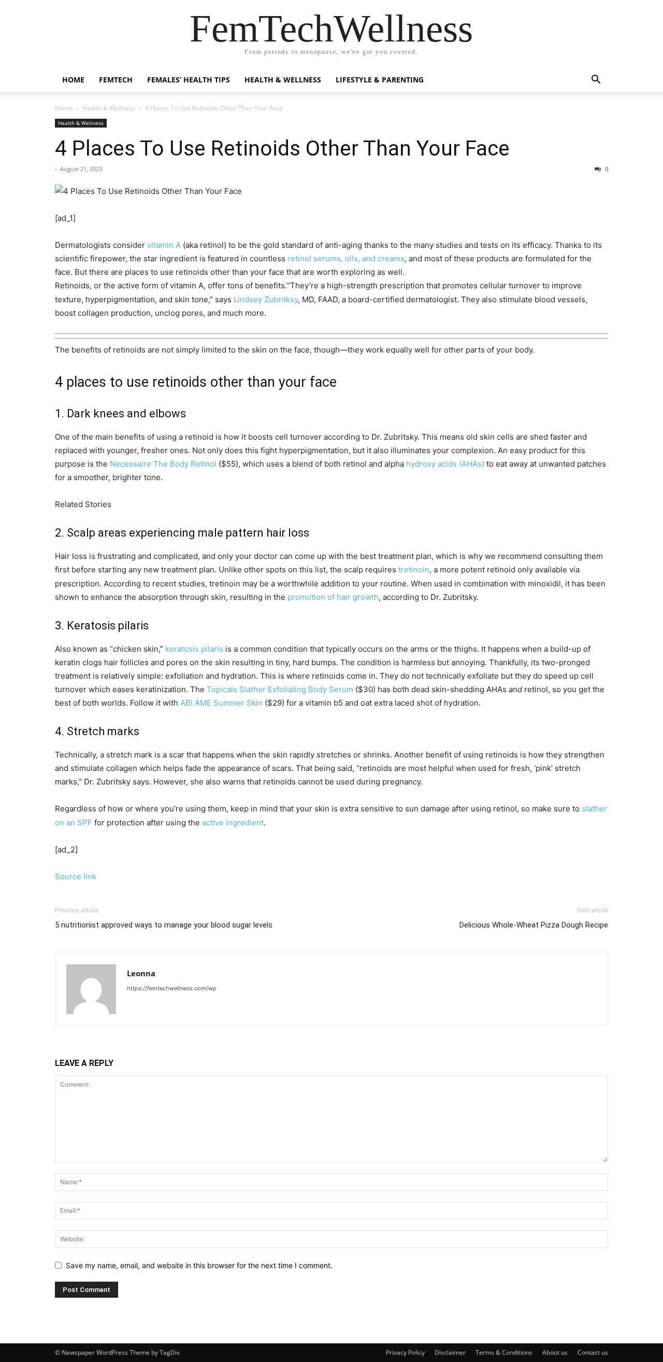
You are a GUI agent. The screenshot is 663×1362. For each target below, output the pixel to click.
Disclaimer (450, 1352)
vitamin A (164, 245)
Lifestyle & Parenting (380, 80)
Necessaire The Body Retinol (163, 464)
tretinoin (413, 569)
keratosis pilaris (194, 649)
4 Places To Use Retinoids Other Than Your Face (282, 148)
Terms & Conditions (503, 1352)
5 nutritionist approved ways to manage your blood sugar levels (163, 925)
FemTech (116, 80)
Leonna (141, 973)
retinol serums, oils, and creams (346, 258)
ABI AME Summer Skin (221, 703)
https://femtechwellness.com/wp (172, 988)
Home (73, 80)
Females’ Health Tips (188, 80)
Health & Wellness (282, 80)
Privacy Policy (405, 1352)
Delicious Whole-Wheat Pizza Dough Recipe (533, 925)
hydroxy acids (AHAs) (445, 464)
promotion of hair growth (333, 597)
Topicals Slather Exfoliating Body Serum (280, 689)
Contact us (593, 1352)
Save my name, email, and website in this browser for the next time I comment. (199, 1265)
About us (555, 1352)
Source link (75, 876)
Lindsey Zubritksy (266, 299)
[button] (595, 81)
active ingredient (233, 822)
